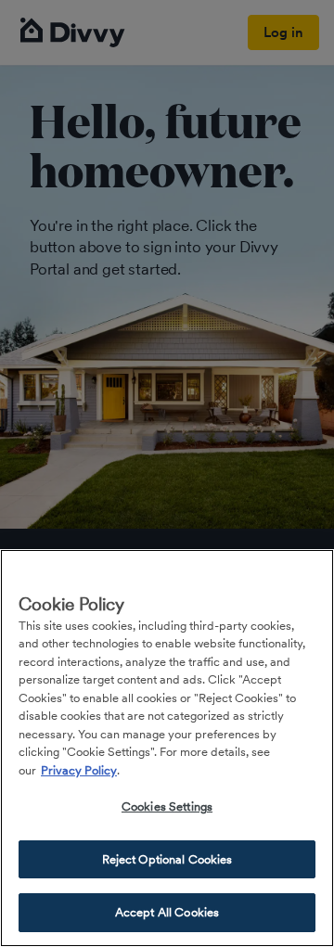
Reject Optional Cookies (167, 859)
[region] (167, 748)
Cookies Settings (167, 806)
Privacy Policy (79, 770)
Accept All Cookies (167, 912)
